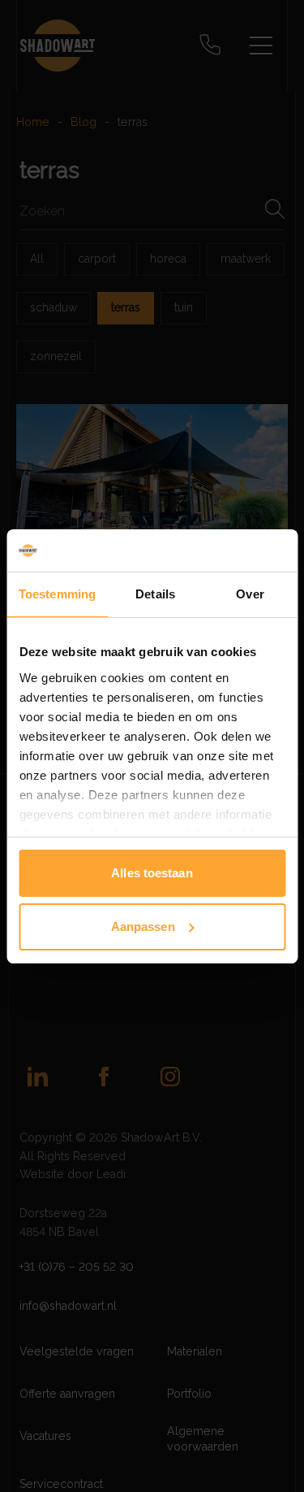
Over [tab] (249, 594)
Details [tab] (155, 594)
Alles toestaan (151, 873)
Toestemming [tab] (57, 594)
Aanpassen (143, 926)
